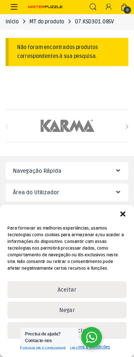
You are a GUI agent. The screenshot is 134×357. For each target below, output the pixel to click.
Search (93, 7)
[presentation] (126, 126)
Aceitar (67, 289)
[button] (123, 214)
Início (12, 22)
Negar (67, 310)
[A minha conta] (109, 7)
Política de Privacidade (43, 347)
